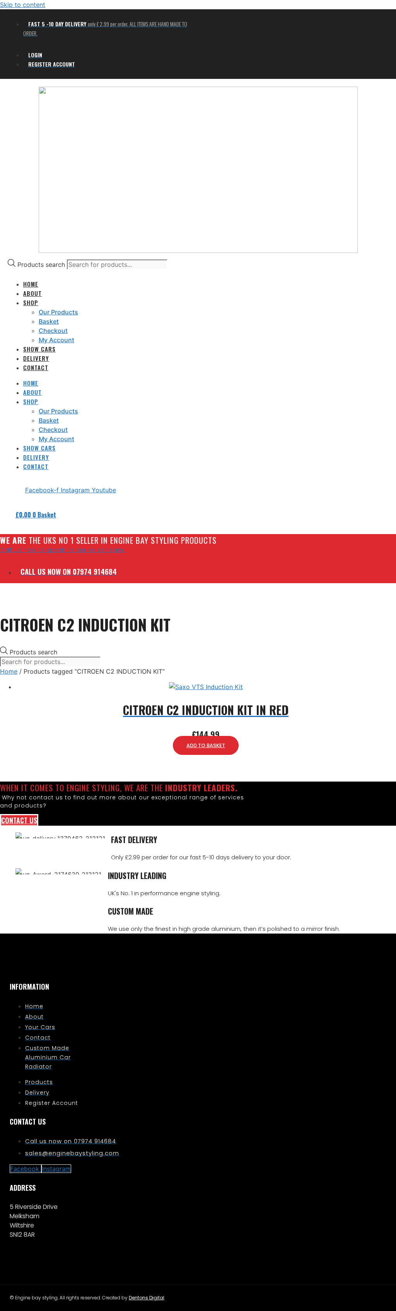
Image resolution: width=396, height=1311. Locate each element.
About (32, 293)
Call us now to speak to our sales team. (62, 550)
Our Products (58, 312)
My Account (56, 340)
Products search (42, 264)
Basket (49, 321)
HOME (30, 284)
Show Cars (39, 349)
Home (8, 671)
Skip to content (22, 5)
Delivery (36, 358)
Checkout (53, 331)
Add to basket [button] (205, 745)
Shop (30, 302)
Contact (35, 367)
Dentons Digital (146, 1297)
